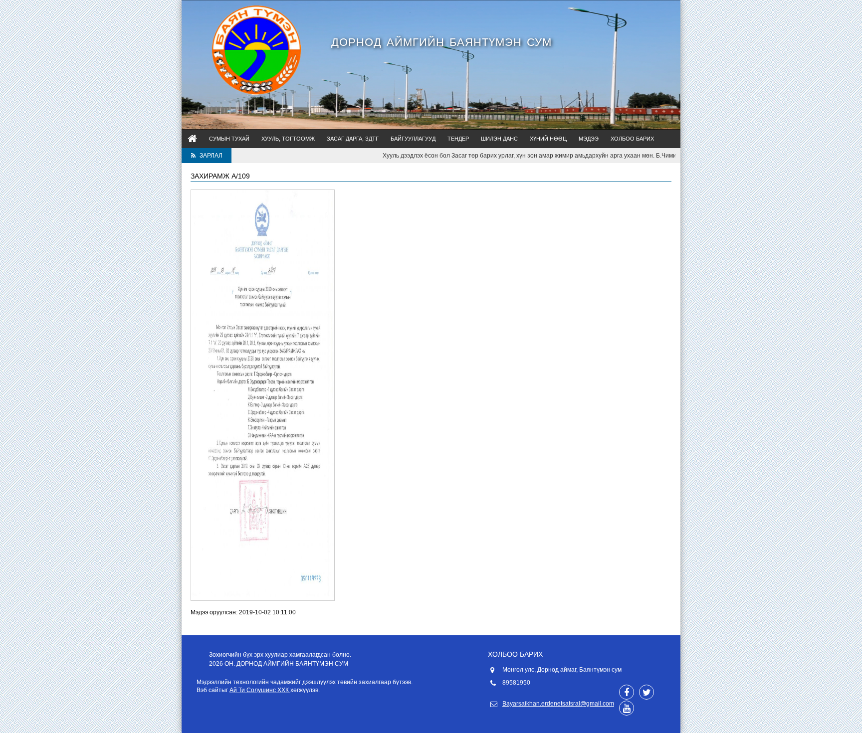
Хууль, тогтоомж (288, 139)
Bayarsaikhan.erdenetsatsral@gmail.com (558, 703)
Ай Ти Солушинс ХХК (259, 690)
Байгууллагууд (413, 139)
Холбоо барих (632, 139)
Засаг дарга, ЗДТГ (353, 139)
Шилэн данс (499, 139)
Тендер (458, 139)
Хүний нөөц (548, 139)
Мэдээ (589, 139)
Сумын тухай (229, 139)
